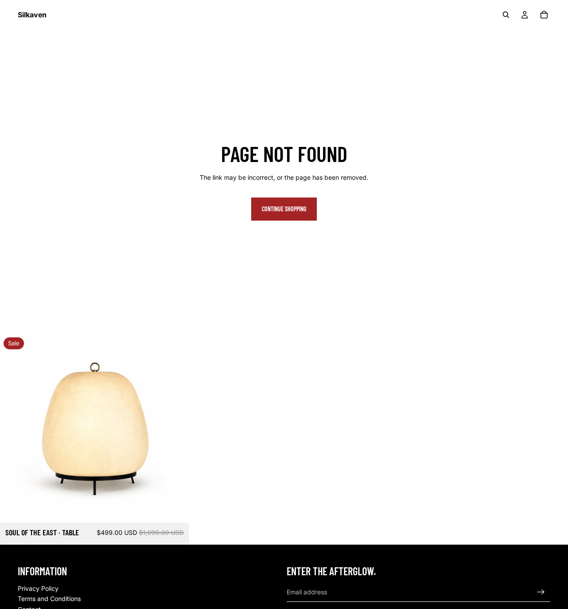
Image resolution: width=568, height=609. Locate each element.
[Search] (506, 14)
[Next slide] (175, 428)
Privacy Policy (38, 588)
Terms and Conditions (49, 599)
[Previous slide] (13, 428)
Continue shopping (284, 209)
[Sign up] (541, 592)
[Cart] (544, 14)
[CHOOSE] (175, 510)
